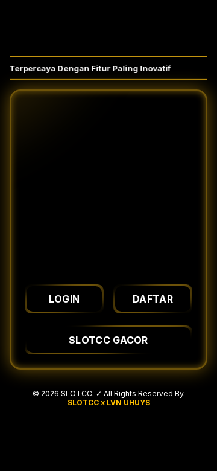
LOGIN (64, 299)
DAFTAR (153, 299)
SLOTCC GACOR (108, 340)
